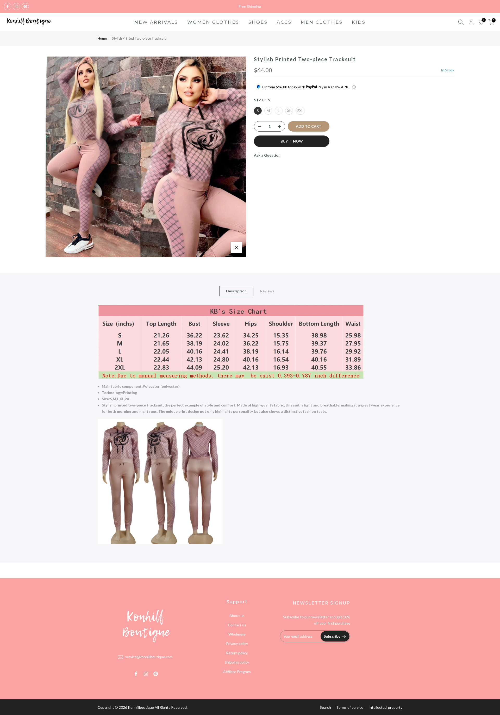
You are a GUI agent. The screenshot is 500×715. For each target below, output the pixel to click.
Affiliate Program (237, 671)
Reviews (267, 291)
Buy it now (291, 141)
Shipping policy (237, 662)
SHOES (258, 22)
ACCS (284, 22)
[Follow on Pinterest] (25, 6)
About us (237, 615)
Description (236, 291)
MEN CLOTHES (322, 22)
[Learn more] (354, 87)
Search (325, 707)
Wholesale (237, 634)
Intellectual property (385, 707)
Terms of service (349, 707)
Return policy (237, 653)
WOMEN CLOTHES (213, 22)
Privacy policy (237, 643)
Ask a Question (267, 155)
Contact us (237, 625)
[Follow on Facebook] (7, 6)
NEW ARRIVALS (156, 22)
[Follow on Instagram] (16, 6)
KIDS (359, 22)
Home (102, 38)
